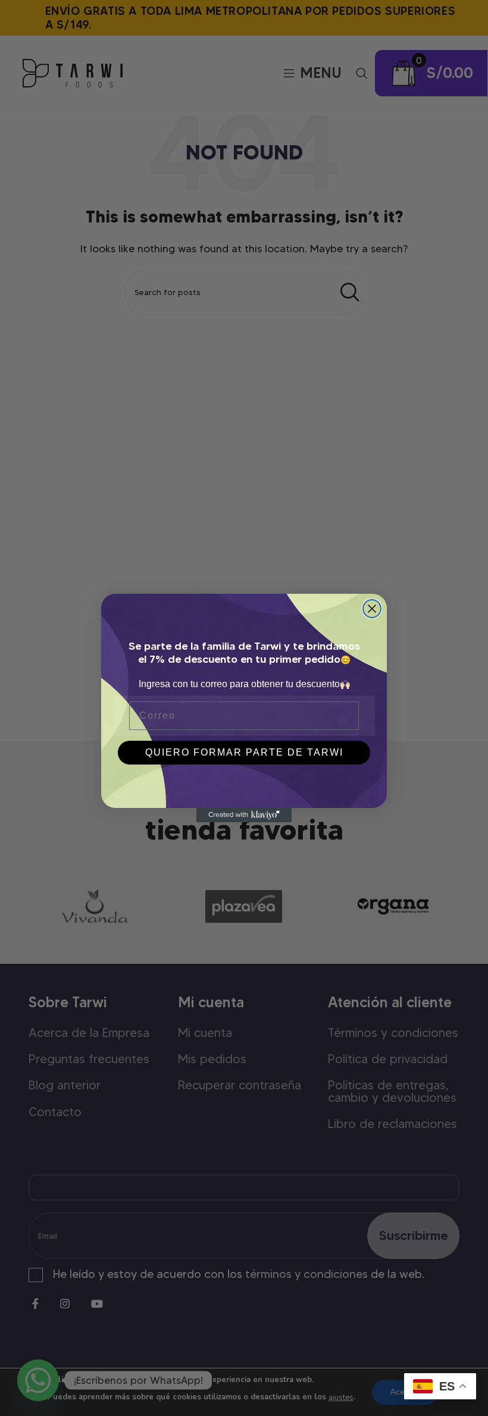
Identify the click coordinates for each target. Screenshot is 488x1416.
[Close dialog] (372, 609)
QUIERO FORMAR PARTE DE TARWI (244, 752)
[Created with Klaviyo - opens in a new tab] (244, 815)
